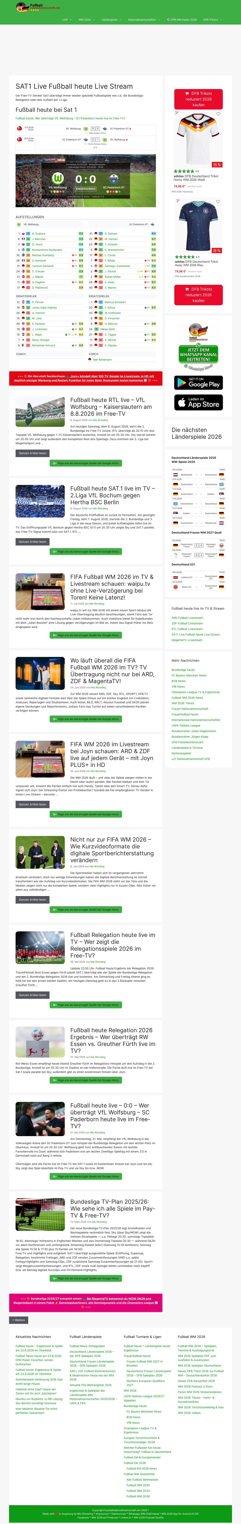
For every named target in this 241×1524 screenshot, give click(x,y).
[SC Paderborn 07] (114, 182)
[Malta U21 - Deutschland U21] (198, 585)
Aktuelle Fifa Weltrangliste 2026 (91, 1385)
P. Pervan (38, 302)
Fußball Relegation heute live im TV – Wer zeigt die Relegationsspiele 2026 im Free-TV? (112, 945)
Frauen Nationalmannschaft (190, 708)
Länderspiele (109, 19)
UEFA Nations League (186, 725)
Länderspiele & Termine (187, 747)
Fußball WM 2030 (138, 1485)
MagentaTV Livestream (187, 640)
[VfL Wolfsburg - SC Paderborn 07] (86, 130)
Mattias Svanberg (43, 255)
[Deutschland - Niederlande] (198, 521)
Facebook (83, 1517)
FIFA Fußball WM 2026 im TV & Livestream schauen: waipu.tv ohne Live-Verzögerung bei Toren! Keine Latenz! (111, 587)
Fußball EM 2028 (135, 1463)
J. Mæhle (37, 276)
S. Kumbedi (39, 260)
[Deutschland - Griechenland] (198, 483)
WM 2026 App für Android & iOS (180, 1513)
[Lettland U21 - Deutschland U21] (198, 576)
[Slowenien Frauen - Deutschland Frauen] (198, 553)
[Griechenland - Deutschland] (198, 502)
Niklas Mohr (107, 329)
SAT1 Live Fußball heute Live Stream (196, 634)
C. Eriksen (38, 271)
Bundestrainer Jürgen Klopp (190, 736)
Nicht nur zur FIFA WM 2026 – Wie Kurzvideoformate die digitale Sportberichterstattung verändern (112, 849)
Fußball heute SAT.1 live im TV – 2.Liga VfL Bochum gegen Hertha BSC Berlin (112, 495)
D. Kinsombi (112, 318)
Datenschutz (118, 1513)
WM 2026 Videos (189, 1413)
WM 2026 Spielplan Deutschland (199, 1365)
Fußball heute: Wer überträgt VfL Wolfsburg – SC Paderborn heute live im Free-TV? (70, 118)
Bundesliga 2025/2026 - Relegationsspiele (85, 164)
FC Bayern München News (189, 675)
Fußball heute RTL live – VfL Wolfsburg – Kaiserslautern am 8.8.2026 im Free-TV (111, 406)
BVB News (179, 681)
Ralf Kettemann (102, 359)
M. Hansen (111, 239)
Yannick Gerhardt (43, 266)
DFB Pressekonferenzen (187, 742)
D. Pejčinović (40, 287)
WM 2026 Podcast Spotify (149, 1517)
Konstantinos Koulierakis (47, 249)
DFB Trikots (210, 19)
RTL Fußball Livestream (187, 629)
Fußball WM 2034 (138, 1490)
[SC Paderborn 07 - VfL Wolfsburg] (86, 143)
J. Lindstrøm (39, 329)
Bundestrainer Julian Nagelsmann (194, 731)
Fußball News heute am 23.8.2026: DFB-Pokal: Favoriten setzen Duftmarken (39, 1360)
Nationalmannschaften (142, 19)
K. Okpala (111, 345)
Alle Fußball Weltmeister (142, 1479)
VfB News (178, 686)
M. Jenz (37, 318)
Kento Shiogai (40, 340)
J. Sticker (110, 271)
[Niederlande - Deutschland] (198, 473)
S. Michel (110, 340)
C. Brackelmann (114, 249)
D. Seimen (111, 233)
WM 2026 (85, 19)
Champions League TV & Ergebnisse (196, 692)
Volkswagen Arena (76, 167)
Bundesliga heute (183, 669)
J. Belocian (38, 239)
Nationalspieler (181, 753)
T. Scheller (111, 244)
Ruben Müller (113, 276)
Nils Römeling (85, 1513)
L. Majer (37, 334)
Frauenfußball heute (185, 714)
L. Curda (110, 255)
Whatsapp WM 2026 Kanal (144, 1513)
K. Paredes (38, 323)
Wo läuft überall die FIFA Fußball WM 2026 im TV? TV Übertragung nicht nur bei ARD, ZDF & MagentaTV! (112, 670)
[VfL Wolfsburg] (57, 182)
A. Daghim (38, 282)
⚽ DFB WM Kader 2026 (182, 19)
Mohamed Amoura (43, 345)
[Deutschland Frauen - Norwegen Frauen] (198, 544)
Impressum (102, 1513)
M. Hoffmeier (113, 313)
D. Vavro (37, 244)
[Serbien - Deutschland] (198, 512)
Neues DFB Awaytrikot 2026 (196, 1381)
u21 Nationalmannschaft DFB (191, 759)
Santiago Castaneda (117, 266)
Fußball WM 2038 (138, 1496)
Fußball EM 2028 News (142, 1468)
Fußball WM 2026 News (187, 697)
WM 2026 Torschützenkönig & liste (201, 1407)
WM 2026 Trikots (183, 703)
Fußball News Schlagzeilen (87, 1346)
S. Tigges (110, 334)
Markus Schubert (115, 302)
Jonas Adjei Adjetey (44, 307)
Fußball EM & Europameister (142, 1457)
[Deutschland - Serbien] (198, 492)
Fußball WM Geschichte (139, 1474)
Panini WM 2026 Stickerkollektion (200, 1392)
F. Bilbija (110, 260)
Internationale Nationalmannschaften (196, 720)
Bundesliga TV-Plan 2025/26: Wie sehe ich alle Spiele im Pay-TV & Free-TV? (112, 1208)
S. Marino (110, 287)
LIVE (65, 19)
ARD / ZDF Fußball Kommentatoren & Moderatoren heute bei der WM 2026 (93, 1375)
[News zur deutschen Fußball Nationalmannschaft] (38, 7)
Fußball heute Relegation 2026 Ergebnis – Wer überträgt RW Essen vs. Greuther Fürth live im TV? (112, 1040)
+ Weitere (18, 1320)
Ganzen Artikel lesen (32, 453)
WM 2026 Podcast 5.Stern (195, 1386)
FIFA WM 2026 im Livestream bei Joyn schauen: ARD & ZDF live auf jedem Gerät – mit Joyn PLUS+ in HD (111, 754)
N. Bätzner (111, 323)
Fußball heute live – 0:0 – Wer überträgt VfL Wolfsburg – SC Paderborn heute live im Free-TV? (110, 1115)
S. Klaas (109, 282)
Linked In (126, 1517)
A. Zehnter (38, 313)
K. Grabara (38, 233)
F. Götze (110, 307)
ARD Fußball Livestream (187, 617)
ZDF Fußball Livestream (187, 623)
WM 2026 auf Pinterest (104, 1517)
